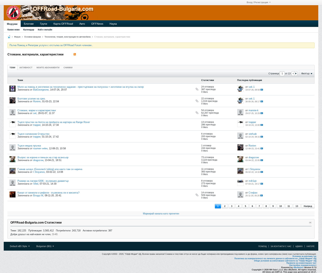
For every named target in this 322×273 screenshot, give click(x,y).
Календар (28, 29)
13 (297, 206)
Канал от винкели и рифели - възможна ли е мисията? (48, 192)
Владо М (38, 195)
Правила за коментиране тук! (301, 263)
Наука (113, 23)
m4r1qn (253, 181)
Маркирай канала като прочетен (161, 213)
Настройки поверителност (302, 265)
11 (289, 206)
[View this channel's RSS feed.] (75, 54)
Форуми (12, 23)
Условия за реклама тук (304, 256)
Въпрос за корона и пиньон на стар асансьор (43, 157)
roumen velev (40, 148)
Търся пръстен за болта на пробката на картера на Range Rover (54, 122)
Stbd (35, 183)
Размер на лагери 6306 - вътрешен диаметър (43, 181)
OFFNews (97, 23)
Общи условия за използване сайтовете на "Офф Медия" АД (285, 261)
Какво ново (13, 29)
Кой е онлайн (45, 29)
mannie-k (253, 110)
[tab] (12, 67)
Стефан (253, 192)
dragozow (38, 160)
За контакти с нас (281, 246)
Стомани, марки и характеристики (37, 110)
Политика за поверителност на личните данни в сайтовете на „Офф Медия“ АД (275, 258)
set (35, 113)
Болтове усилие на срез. (32, 98)
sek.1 (252, 86)
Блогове (29, 23)
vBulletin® (298, 267)
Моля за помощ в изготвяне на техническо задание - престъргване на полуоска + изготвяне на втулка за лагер (81, 86)
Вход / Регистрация (257, 2)
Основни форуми (32, 37)
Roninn (37, 101)
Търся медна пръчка (29, 145)
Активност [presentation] (25, 67)
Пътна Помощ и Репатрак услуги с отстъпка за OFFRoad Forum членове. (51, 45)
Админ (299, 246)
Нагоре (311, 246)
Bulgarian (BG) (44, 246)
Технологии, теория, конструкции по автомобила (68, 37)
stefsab (253, 133)
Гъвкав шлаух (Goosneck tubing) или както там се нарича (50, 169)
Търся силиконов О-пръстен (33, 133)
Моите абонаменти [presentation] (48, 67)
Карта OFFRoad (63, 23)
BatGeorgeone (41, 89)
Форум (17, 37)
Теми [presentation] (12, 67)
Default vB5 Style (19, 246)
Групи (43, 23)
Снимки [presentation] (68, 67)
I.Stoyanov (39, 172)
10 (280, 206)
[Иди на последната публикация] (262, 90)
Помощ (262, 246)
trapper (36, 125)
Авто (82, 23)
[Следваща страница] (295, 73)
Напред (308, 206)
